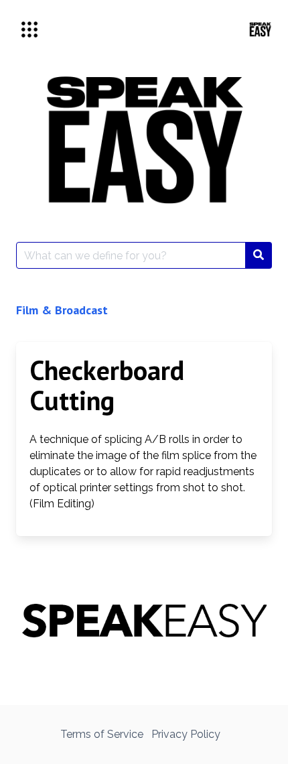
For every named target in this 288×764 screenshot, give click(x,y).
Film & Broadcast (62, 310)
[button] (29, 29)
